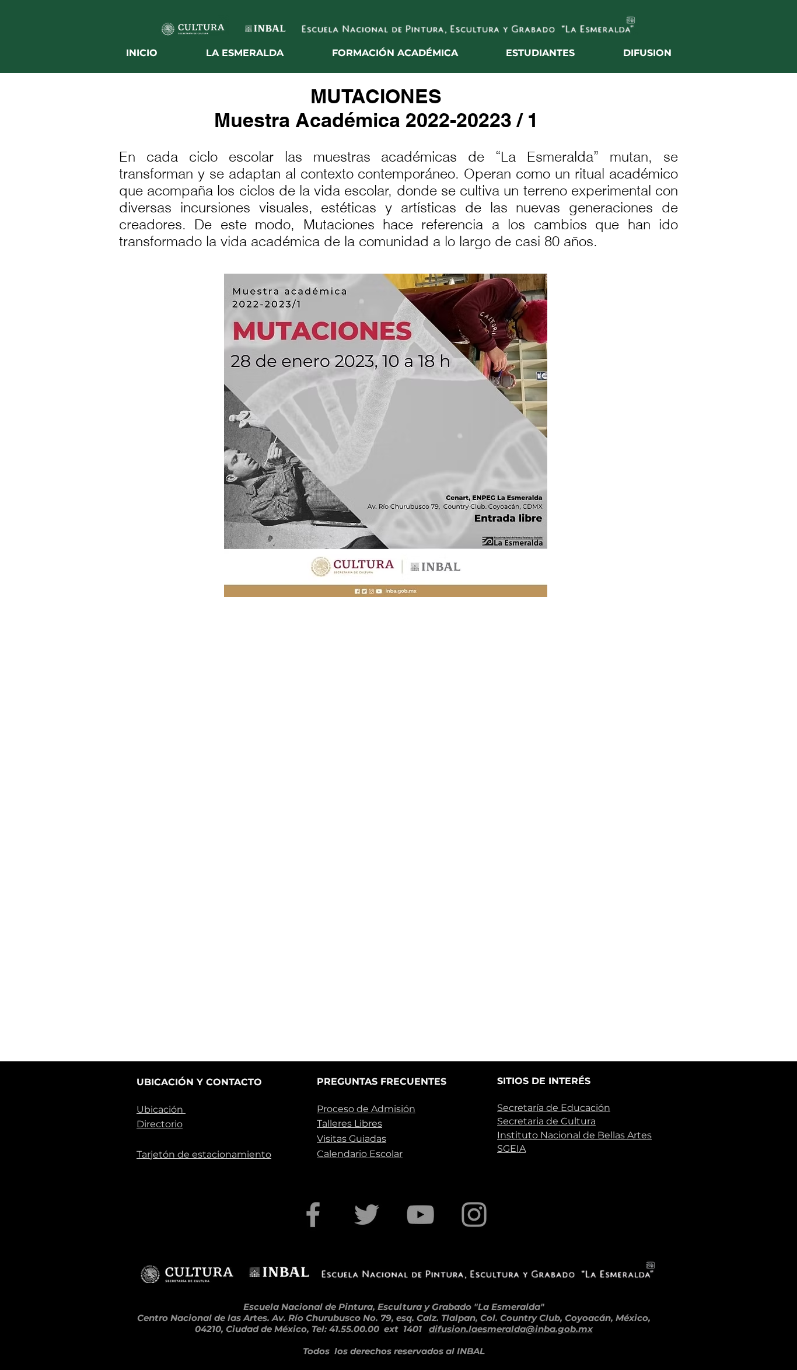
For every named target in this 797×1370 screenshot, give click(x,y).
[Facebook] (313, 1214)
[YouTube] (420, 1214)
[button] (245, 52)
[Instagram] (474, 1214)
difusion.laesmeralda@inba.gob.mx (511, 1328)
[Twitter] (366, 1214)
